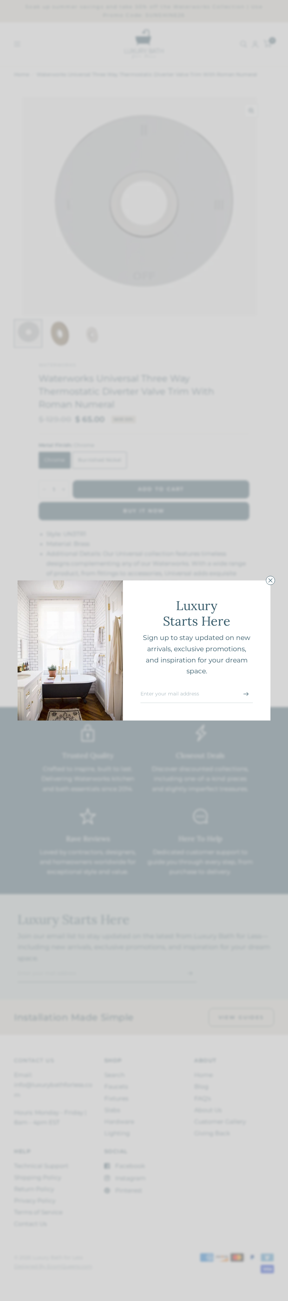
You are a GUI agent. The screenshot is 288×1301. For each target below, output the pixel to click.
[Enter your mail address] (246, 694)
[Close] (270, 580)
